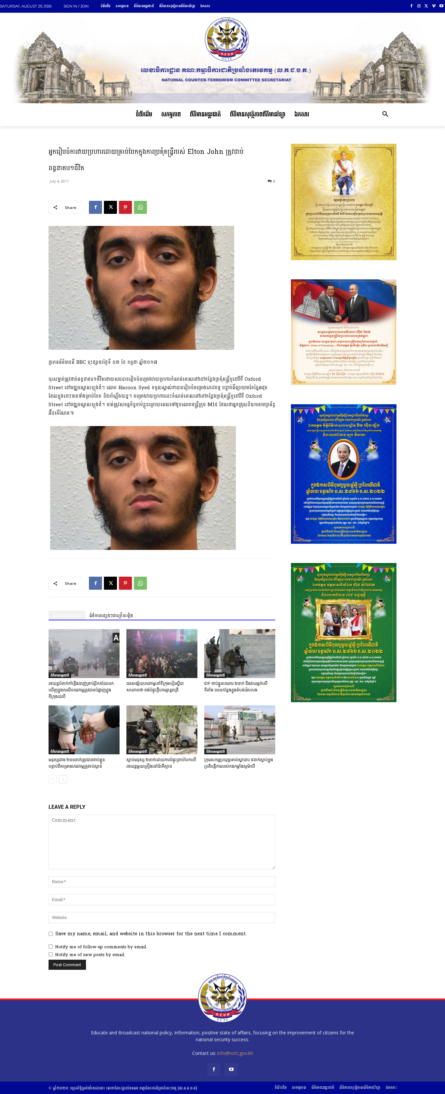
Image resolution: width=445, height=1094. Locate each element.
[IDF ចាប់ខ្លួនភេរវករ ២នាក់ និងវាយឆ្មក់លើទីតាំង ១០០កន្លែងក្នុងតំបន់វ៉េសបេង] (239, 653)
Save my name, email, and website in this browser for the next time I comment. (151, 934)
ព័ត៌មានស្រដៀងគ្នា (66, 616)
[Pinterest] (125, 207)
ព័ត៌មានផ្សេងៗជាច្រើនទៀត (111, 616)
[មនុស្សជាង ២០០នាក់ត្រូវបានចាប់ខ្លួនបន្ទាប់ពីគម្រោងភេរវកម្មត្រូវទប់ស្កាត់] (84, 729)
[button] (385, 115)
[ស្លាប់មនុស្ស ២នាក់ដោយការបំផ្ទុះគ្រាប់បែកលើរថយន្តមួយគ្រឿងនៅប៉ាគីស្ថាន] (161, 729)
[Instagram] (419, 6)
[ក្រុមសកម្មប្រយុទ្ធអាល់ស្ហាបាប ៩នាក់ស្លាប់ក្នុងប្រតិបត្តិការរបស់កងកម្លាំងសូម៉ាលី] (239, 729)
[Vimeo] (434, 6)
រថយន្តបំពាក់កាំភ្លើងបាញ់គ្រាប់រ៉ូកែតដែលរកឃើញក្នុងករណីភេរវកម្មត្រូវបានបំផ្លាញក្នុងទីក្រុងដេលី (81, 690)
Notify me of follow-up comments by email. (101, 947)
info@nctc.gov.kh (235, 1053)
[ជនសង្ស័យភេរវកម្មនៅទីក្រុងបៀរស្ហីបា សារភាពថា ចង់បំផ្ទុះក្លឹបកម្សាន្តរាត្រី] (161, 653)
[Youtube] (441, 6)
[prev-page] (53, 779)
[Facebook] (411, 6)
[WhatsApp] (140, 207)
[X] (426, 6)
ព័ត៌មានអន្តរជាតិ (59, 675)
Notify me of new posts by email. (90, 955)
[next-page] (63, 779)
